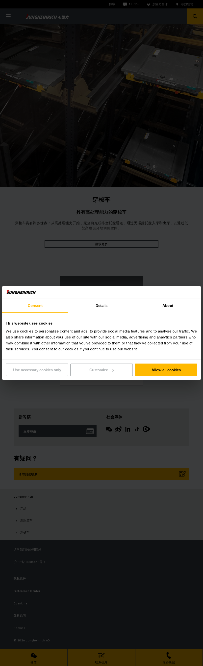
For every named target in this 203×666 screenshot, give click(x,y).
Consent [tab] (35, 305)
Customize (98, 370)
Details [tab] (102, 305)
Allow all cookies (166, 370)
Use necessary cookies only (37, 370)
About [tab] (167, 305)
